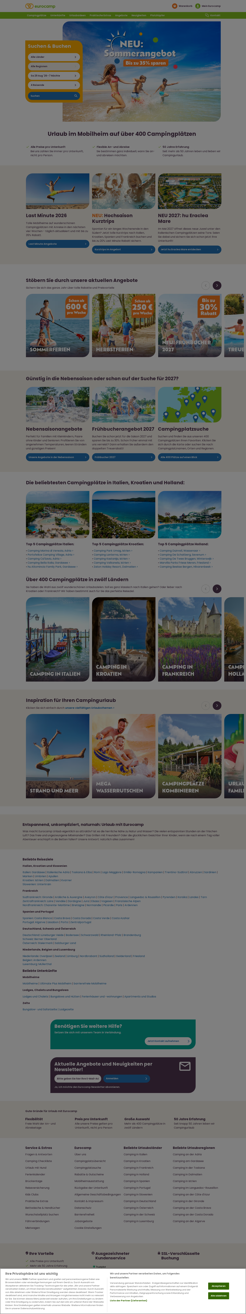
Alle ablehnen (219, 1295)
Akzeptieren (219, 1286)
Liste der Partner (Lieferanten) (128, 1300)
